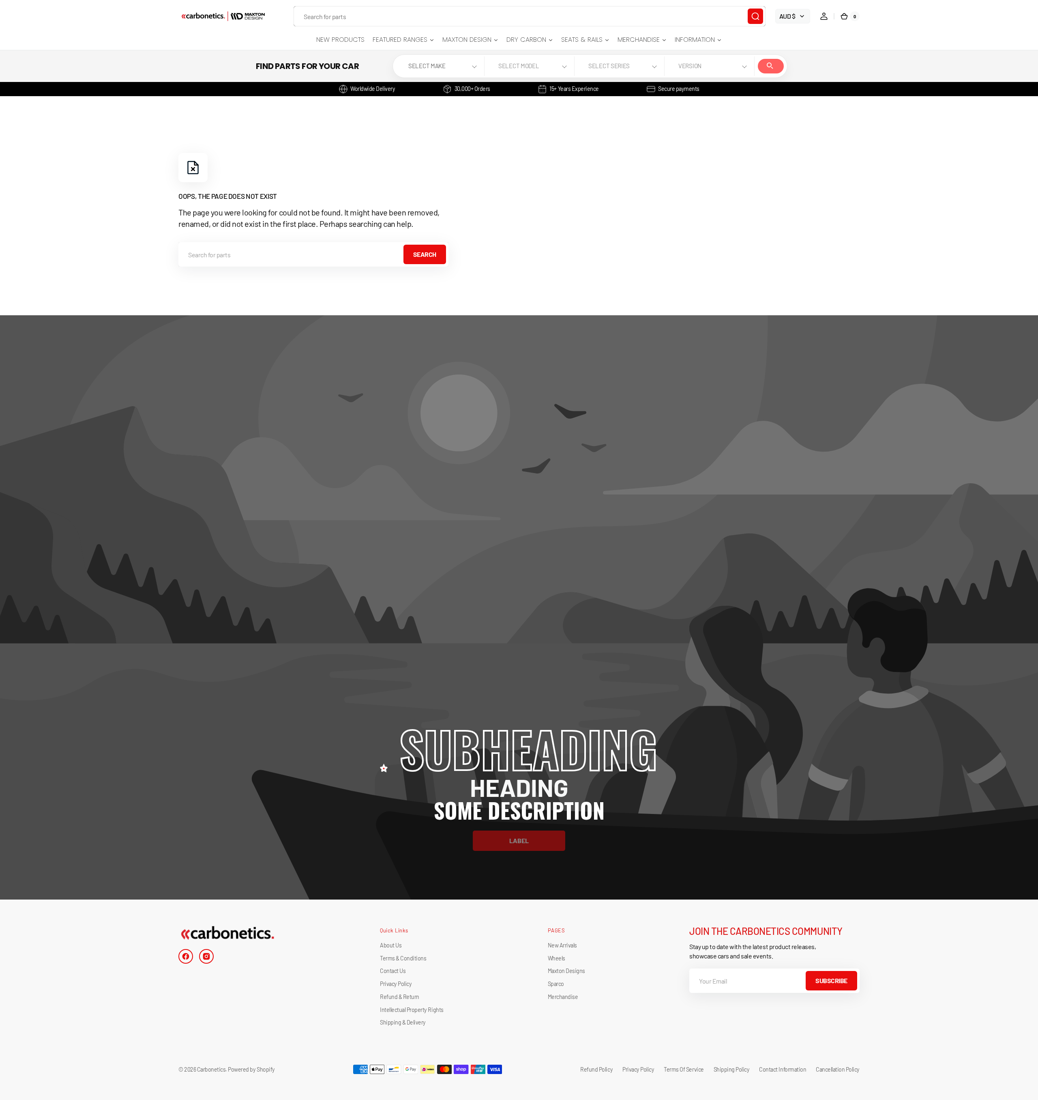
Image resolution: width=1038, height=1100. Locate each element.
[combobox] (530, 16)
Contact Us (392, 970)
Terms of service (683, 1069)
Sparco (556, 983)
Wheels (556, 958)
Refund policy (596, 1069)
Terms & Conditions (403, 958)
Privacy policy (638, 1069)
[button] (824, 16)
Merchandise (563, 996)
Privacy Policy (396, 983)
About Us (390, 945)
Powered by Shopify (251, 1069)
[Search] (755, 16)
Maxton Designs (566, 970)
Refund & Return (399, 996)
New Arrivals (562, 945)
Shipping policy (732, 1069)
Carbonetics (211, 1069)
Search (771, 66)
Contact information (782, 1069)
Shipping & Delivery (403, 1022)
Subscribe (831, 980)
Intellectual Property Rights (411, 1009)
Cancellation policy (838, 1069)
